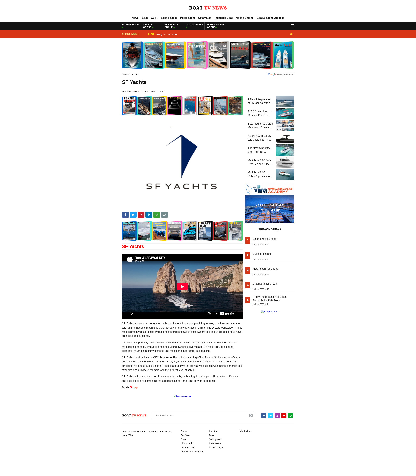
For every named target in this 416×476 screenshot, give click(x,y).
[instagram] (277, 415)
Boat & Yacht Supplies (270, 17)
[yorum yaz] (164, 215)
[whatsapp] (290, 415)
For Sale (185, 435)
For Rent (213, 431)
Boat (145, 17)
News (135, 17)
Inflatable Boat (224, 17)
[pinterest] (148, 215)
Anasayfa (126, 74)
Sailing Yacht (169, 17)
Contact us (245, 431)
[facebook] (125, 215)
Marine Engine (245, 17)
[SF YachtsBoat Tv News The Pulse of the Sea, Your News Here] (208, 8)
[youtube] (283, 415)
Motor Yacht (187, 17)
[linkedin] (141, 215)
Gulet (154, 17)
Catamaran (205, 17)
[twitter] (133, 215)
